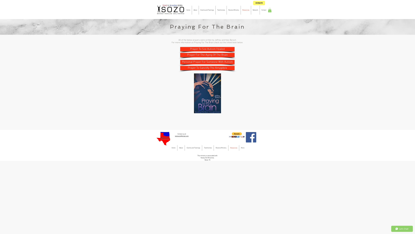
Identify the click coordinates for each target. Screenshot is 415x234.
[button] (270, 10)
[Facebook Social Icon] (251, 137)
